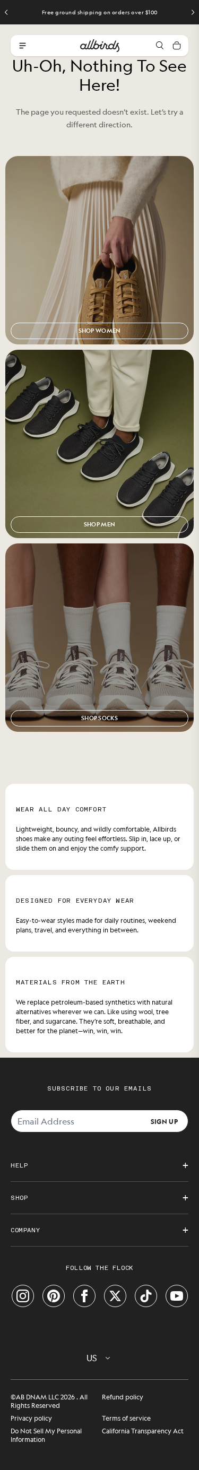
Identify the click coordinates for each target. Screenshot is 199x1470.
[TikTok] (146, 1296)
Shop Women (100, 330)
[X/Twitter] (115, 1296)
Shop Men (99, 524)
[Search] (159, 45)
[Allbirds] (99, 45)
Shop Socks (99, 718)
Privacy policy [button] (31, 1418)
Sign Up (164, 1121)
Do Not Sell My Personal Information (46, 1434)
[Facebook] (84, 1296)
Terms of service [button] (126, 1418)
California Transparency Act (143, 1430)
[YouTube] (177, 1296)
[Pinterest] (53, 1296)
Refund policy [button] (122, 1397)
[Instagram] (23, 1296)
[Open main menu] (22, 45)
